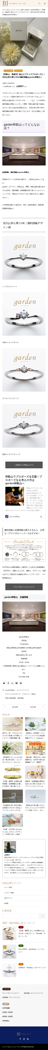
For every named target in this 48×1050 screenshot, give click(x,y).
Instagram (24, 1039)
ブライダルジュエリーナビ (12, 1047)
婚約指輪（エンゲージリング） (34, 993)
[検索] (39, 3)
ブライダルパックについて (24, 587)
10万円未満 (6, 1008)
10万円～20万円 (7, 1012)
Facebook (20, 1039)
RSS (28, 1039)
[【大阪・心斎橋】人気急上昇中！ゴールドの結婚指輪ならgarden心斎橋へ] (35, 707)
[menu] (44, 3)
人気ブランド (18, 70)
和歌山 (33, 694)
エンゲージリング (23, 690)
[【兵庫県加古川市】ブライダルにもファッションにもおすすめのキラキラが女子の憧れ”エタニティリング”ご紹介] (13, 707)
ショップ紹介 (8, 887)
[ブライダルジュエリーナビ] (14, 3)
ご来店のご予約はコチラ (24, 465)
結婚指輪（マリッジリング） (11, 997)
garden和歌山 (10, 690)
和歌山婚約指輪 (10, 698)
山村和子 (20, 86)
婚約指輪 (21, 698)
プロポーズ (26, 694)
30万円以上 (6, 1021)
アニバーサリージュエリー (10, 993)
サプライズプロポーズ (12, 694)
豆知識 (6, 903)
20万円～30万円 (7, 1016)
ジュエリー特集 (8, 70)
